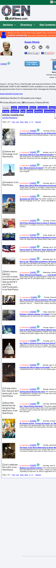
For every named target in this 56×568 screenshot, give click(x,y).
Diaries (33, 108)
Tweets (52, 108)
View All (38, 122)
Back (22, 122)
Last (17, 122)
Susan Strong (31, 42)
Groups (6, 111)
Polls (23, 111)
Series (14, 108)
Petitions (38, 111)
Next (26, 122)
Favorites (15, 111)
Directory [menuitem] (26, 24)
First (13, 122)
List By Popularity (10, 117)
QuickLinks (23, 108)
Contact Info (50, 111)
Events (29, 111)
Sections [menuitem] (8, 24)
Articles (6, 108)
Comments (42, 108)
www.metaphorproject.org (11, 93)
